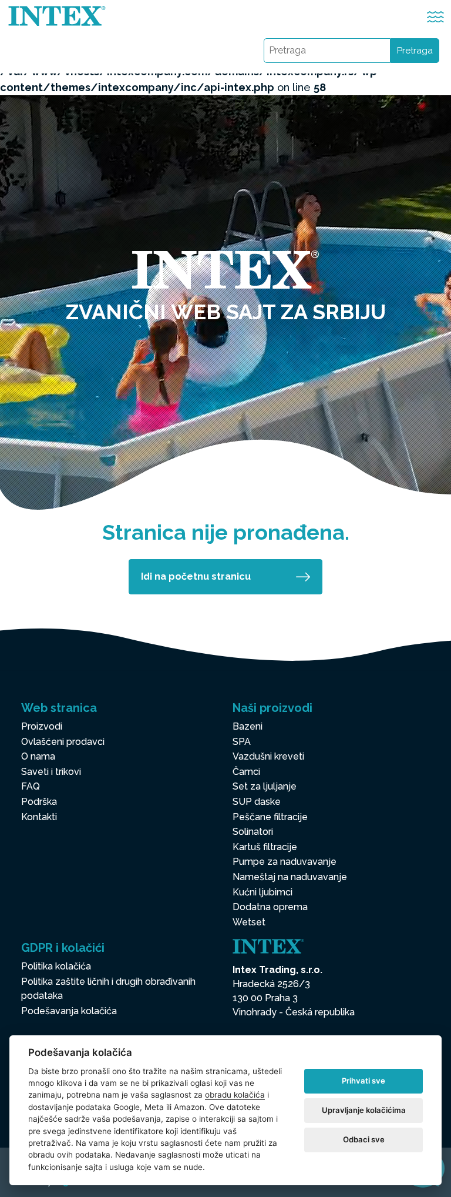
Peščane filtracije (270, 816)
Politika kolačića (56, 966)
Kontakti (39, 816)
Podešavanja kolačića (69, 1011)
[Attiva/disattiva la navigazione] (435, 17)
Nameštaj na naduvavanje (290, 876)
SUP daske (257, 801)
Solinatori (253, 831)
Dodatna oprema (270, 906)
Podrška (39, 801)
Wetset (249, 922)
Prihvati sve (363, 1080)
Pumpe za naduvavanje (284, 861)
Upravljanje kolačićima (364, 1110)
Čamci (246, 771)
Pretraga (415, 50)
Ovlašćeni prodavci (63, 741)
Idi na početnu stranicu (196, 576)
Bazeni (247, 726)
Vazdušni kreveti (268, 756)
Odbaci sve (364, 1139)
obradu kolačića (235, 1094)
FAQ (30, 786)
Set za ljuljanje (265, 786)
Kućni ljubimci (262, 892)
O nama (38, 756)
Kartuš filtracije (265, 846)
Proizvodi (41, 726)
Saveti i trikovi (51, 771)
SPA (242, 741)
